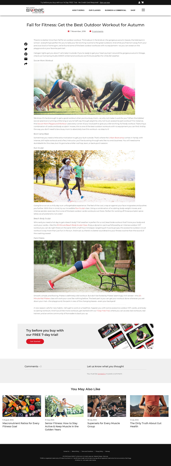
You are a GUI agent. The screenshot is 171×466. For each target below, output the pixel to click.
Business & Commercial (115, 10)
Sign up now (105, 2)
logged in (102, 374)
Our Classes (95, 10)
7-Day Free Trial (103, 311)
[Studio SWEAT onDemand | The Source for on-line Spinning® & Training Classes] (35, 10)
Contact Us (66, 451)
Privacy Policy (99, 451)
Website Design (98, 456)
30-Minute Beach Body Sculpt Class (72, 225)
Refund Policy (75, 451)
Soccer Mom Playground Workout (52, 124)
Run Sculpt (80, 208)
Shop (133, 10)
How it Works (78, 10)
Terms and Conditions (87, 451)
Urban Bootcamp (116, 138)
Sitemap (107, 451)
